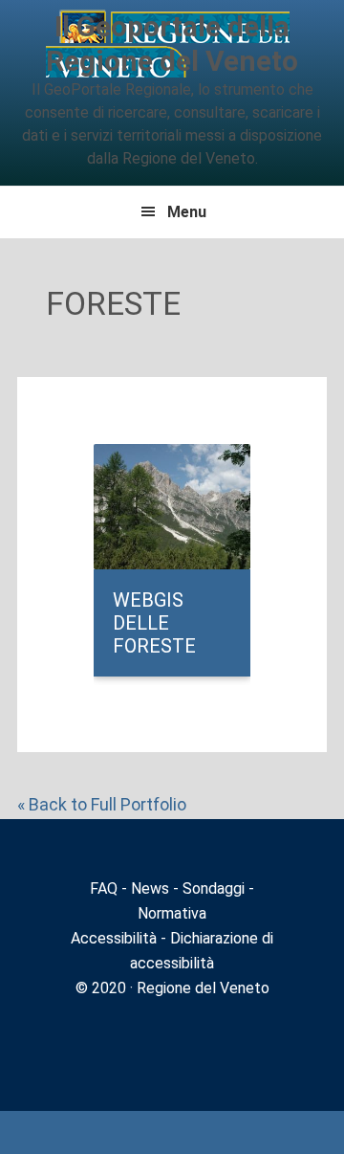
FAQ (104, 888)
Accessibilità (114, 938)
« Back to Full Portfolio (101, 804)
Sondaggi (214, 888)
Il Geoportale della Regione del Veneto (172, 44)
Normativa (172, 913)
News (150, 888)
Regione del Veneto (201, 988)
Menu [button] (186, 212)
